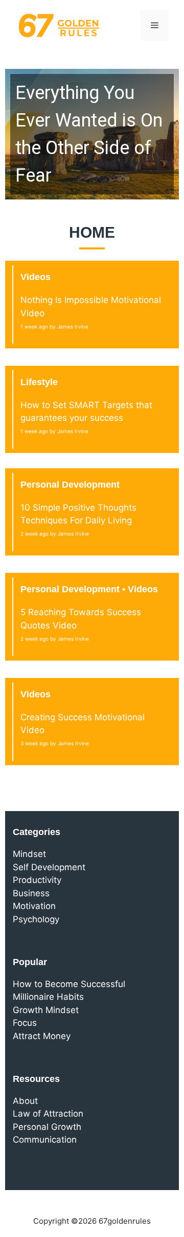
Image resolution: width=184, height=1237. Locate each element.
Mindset (29, 854)
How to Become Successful (69, 984)
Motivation (34, 906)
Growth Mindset (46, 1010)
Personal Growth (47, 1127)
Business (31, 893)
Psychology (36, 919)
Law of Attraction (48, 1113)
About (25, 1101)
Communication (45, 1139)
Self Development (49, 867)
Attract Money (42, 1036)
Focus (25, 1023)
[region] (92, 134)
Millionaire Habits (48, 997)
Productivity (37, 880)
